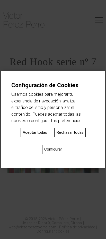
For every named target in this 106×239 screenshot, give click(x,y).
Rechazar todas (70, 132)
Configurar (53, 149)
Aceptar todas (35, 132)
